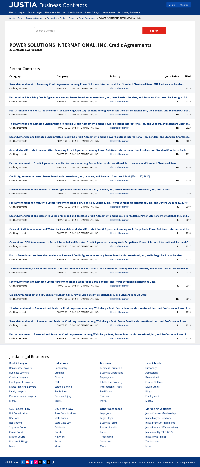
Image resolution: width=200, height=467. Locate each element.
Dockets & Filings (18, 441)
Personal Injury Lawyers (22, 396)
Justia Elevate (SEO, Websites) (161, 427)
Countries (105, 441)
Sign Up (184, 5)
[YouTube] (27, 462)
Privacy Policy (165, 462)
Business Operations (111, 372)
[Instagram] (36, 462)
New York (60, 436)
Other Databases (111, 409)
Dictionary (151, 368)
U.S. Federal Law (19, 409)
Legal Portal (112, 462)
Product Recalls (108, 427)
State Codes (61, 418)
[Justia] (23, 4)
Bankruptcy (61, 368)
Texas (58, 441)
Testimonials (152, 441)
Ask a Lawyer (35, 12)
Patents (104, 432)
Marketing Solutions (129, 12)
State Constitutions (65, 413)
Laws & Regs (92, 12)
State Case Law (63, 422)
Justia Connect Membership (160, 413)
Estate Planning (63, 386)
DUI (57, 382)
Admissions (151, 372)
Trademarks (106, 436)
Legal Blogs (106, 418)
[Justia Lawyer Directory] (53, 462)
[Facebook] (31, 462)
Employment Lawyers (21, 382)
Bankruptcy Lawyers (20, 368)
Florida (58, 432)
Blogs (148, 391)
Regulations (15, 422)
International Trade (111, 386)
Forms (20, 18)
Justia (12, 18)
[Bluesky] (44, 462)
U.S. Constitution (18, 413)
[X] (48, 462)
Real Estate (106, 391)
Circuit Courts (16, 432)
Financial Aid (152, 377)
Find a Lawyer (17, 12)
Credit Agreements (87, 18)
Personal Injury (63, 396)
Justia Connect (96, 462)
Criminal (59, 372)
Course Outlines (154, 382)
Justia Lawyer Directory (158, 418)
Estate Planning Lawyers (22, 386)
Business (105, 363)
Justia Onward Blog (155, 436)
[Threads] (40, 462)
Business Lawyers (19, 372)
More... (13, 400)
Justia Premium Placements (160, 422)
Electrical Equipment (119, 88)
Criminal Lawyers (18, 377)
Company (125, 462)
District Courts (17, 436)
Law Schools (75, 12)
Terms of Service (147, 462)
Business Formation (111, 368)
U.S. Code (14, 418)
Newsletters (109, 12)
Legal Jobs (105, 413)
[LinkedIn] (23, 462)
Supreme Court (17, 427)
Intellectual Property (111, 382)
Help (134, 462)
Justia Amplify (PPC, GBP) (159, 432)
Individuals (62, 363)
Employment (107, 377)
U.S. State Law (64, 409)
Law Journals (152, 386)
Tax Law (104, 396)
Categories (52, 18)
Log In (172, 5)
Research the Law (55, 12)
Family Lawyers (17, 391)
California (60, 427)
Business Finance (68, 18)
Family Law (60, 391)
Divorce (59, 377)
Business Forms (108, 422)
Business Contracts (35, 18)
